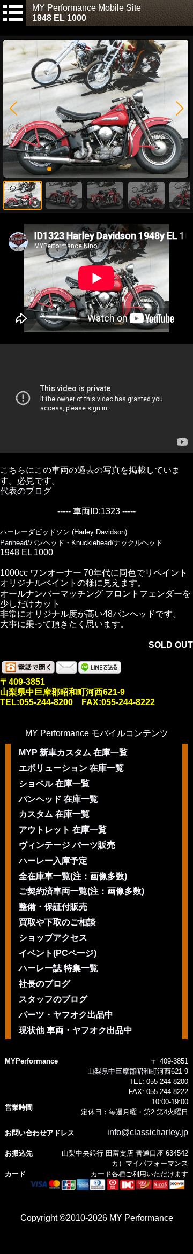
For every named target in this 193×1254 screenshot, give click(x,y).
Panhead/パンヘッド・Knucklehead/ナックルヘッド (81, 543)
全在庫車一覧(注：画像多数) (73, 876)
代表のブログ (25, 490)
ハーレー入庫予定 (53, 860)
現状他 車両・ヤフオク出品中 (75, 1030)
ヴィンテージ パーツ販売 (67, 845)
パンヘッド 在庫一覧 (58, 799)
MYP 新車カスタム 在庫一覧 (73, 752)
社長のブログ (44, 983)
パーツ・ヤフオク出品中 (66, 1014)
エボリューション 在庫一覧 (71, 768)
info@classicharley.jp (147, 1132)
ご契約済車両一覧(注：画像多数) (81, 891)
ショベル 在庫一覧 (54, 783)
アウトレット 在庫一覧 (63, 829)
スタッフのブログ (53, 999)
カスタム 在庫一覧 (54, 814)
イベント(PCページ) (57, 953)
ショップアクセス (53, 937)
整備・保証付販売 (53, 906)
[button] (13, 108)
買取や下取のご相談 (57, 922)
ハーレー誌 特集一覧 (58, 968)
